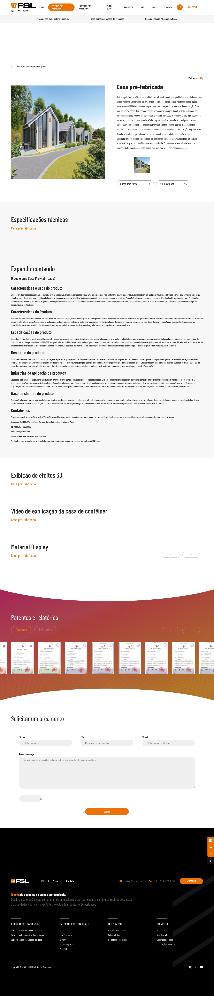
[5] (76, 658)
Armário (63, 939)
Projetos (128, 7)
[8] (156, 658)
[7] (130, 658)
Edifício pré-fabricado (58, 7)
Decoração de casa (165, 939)
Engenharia (161, 930)
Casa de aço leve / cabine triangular (26, 930)
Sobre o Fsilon (114, 935)
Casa (41, 7)
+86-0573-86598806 (164, 881)
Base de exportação (116, 930)
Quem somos (110, 7)
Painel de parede (67, 944)
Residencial (162, 935)
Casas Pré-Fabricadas (20, 339)
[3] (22, 658)
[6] (103, 658)
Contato (169, 7)
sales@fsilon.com (134, 881)
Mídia (154, 7)
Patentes (21, 629)
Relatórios (45, 629)
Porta (62, 930)
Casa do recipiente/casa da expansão (27, 935)
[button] (170, 555)
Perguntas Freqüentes (117, 939)
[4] (49, 658)
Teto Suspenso (66, 935)
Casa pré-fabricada (127, 97)
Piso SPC (63, 949)
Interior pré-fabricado (85, 7)
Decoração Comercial (166, 944)
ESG (142, 7)
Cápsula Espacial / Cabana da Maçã (26, 939)
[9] (183, 658)
